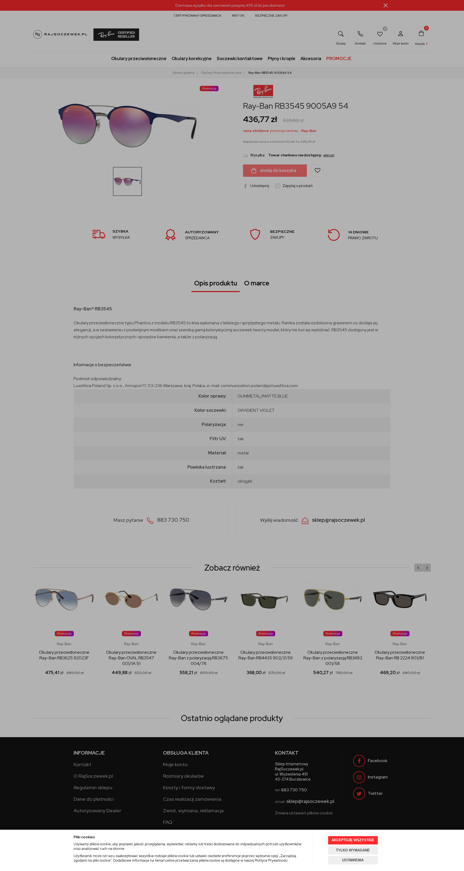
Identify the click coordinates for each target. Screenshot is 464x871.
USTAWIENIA (353, 860)
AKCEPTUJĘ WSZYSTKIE (353, 840)
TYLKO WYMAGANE (353, 850)
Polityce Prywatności (271, 860)
